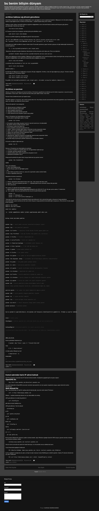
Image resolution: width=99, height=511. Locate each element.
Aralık (84, 43)
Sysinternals (83, 113)
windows (14, 462)
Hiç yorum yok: (28, 83)
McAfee (86, 122)
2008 (83, 99)
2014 (83, 86)
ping (85, 121)
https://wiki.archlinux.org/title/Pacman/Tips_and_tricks (19, 361)
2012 (83, 90)
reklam (91, 117)
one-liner (84, 124)
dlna (89, 122)
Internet (91, 111)
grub (92, 116)
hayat (81, 114)
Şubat (84, 75)
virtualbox (82, 116)
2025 (83, 26)
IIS (90, 124)
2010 (83, 95)
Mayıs (84, 71)
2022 (83, 33)
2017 (83, 80)
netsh (81, 124)
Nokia (87, 120)
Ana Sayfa (41, 467)
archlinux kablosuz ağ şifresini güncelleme (23, 17)
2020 (83, 37)
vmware (82, 118)
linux (10, 85)
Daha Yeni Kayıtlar (11, 467)
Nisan (84, 73)
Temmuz (85, 49)
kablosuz (82, 121)
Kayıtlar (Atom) (42, 471)
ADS (88, 121)
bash (87, 117)
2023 (83, 31)
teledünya (81, 129)
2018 (83, 41)
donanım (88, 116)
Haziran (85, 69)
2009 (83, 97)
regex (88, 124)
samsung (82, 117)
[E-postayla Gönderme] (34, 83)
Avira (92, 114)
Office (92, 120)
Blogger (42, 507)
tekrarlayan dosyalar (88, 126)
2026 (83, 24)
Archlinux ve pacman (14, 89)
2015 (83, 84)
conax (92, 128)
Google (91, 113)
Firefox (86, 114)
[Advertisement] (86, 156)
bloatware (82, 126)
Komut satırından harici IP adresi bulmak (22, 375)
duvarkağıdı (87, 125)
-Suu (28, 183)
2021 (83, 35)
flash (92, 125)
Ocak (84, 77)
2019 (83, 39)
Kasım (84, 45)
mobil (92, 122)
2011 (83, 92)
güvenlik (83, 112)
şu (33, 21)
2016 (83, 82)
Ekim (84, 47)
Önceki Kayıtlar (70, 467)
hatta (9, 432)
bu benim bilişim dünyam (22, 3)
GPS (89, 128)
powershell (84, 109)
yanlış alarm (83, 128)
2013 (83, 88)
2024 (83, 28)
